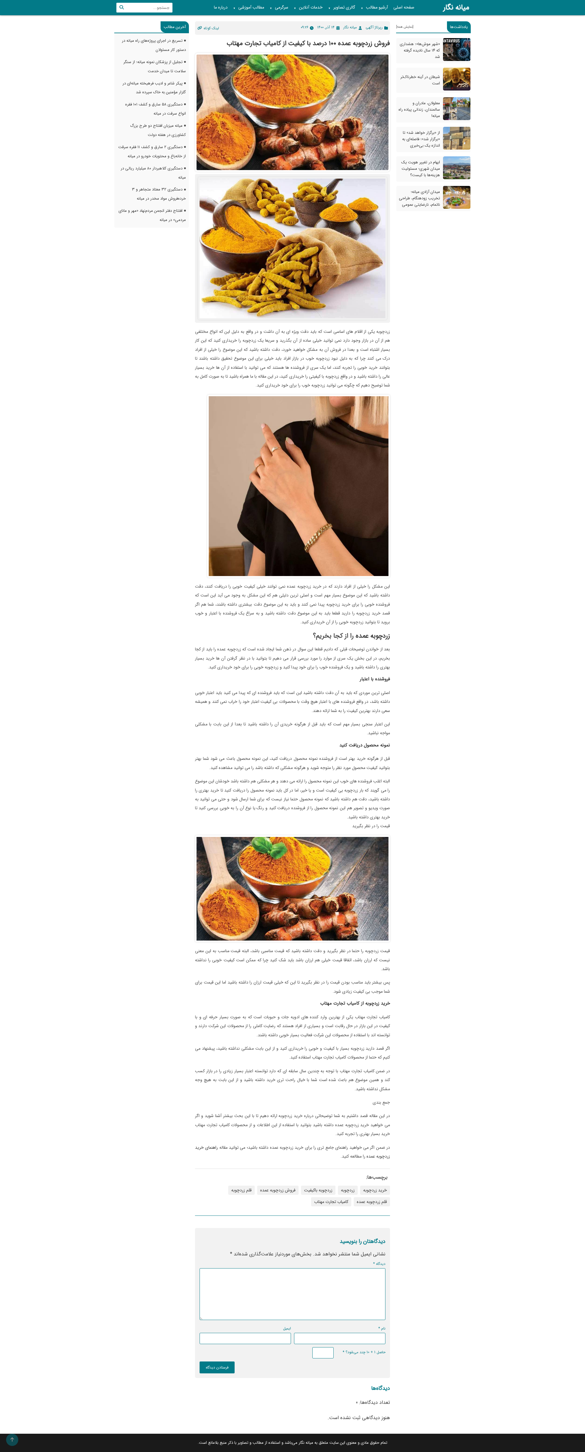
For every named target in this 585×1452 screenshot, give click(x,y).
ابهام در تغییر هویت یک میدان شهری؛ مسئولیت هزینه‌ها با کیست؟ (420, 168)
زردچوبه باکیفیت (318, 1190)
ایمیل (287, 1328)
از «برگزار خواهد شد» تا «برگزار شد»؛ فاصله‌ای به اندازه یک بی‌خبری (421, 139)
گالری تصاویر (341, 8)
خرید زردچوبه (377, 1003)
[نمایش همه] (404, 27)
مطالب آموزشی (248, 8)
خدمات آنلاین (308, 8)
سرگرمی (279, 8)
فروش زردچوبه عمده (278, 1190)
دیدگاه (379, 1264)
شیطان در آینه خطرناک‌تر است (420, 80)
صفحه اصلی (403, 7)
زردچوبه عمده (372, 636)
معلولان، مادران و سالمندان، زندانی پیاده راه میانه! (419, 109)
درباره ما (221, 7)
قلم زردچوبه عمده (372, 1201)
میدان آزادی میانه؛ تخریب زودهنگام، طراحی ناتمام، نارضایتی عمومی (419, 198)
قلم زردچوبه (241, 1190)
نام (381, 1328)
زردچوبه (348, 1190)
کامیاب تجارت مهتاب (331, 1201)
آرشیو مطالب (374, 8)
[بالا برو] (12, 1440)
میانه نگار (456, 7)
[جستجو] (121, 7)
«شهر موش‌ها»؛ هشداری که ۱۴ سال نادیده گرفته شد (420, 50)
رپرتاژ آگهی (374, 27)
